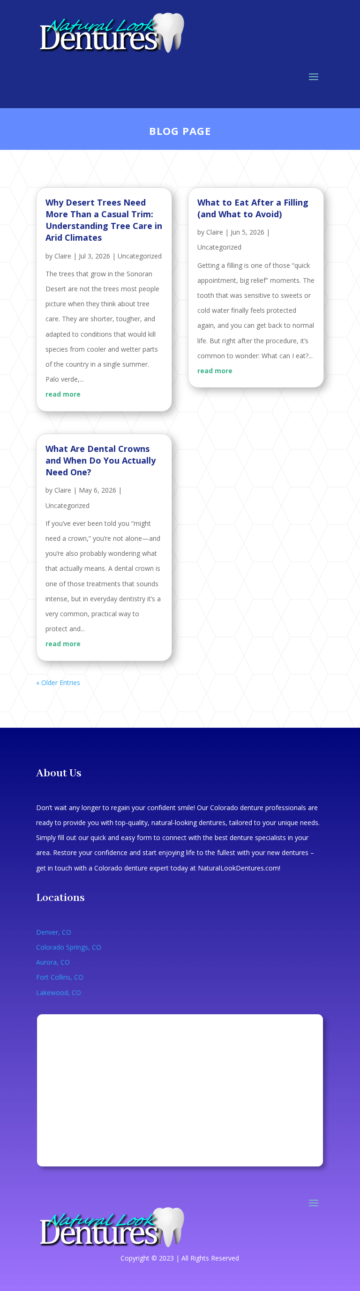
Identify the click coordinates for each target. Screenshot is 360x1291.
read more (63, 394)
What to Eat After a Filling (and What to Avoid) (252, 208)
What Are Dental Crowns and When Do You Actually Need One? (100, 460)
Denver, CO (53, 932)
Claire (62, 255)
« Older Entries (58, 682)
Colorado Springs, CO (68, 947)
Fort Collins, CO (59, 977)
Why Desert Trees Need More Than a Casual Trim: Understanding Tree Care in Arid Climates (103, 220)
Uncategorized (140, 255)
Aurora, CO (53, 962)
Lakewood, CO (58, 992)
